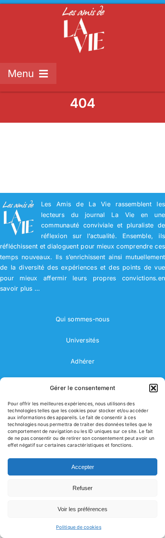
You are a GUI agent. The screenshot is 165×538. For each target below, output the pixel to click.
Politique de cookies (78, 527)
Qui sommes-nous (82, 319)
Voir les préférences (82, 509)
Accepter (82, 467)
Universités (82, 340)
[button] (153, 388)
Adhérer (82, 361)
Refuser (82, 488)
